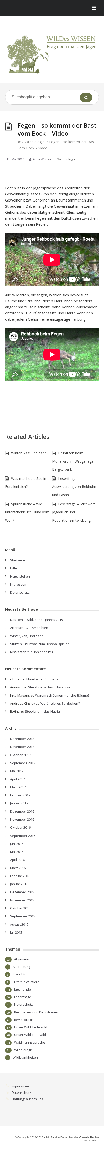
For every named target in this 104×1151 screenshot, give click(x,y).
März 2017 (18, 787)
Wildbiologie (34, 141)
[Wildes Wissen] (52, 51)
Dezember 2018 (22, 738)
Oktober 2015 (20, 908)
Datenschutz (20, 592)
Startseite (17, 560)
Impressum (18, 584)
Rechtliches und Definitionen (36, 1012)
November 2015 (22, 900)
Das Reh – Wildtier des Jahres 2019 (36, 619)
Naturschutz (23, 1004)
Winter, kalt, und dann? (29, 453)
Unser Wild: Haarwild (30, 1034)
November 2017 (22, 746)
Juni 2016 (16, 843)
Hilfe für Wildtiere (26, 982)
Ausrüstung (21, 966)
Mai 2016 (16, 851)
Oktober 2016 (20, 827)
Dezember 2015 (22, 892)
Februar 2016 (20, 876)
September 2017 (22, 763)
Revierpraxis (24, 1019)
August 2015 (19, 924)
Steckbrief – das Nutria (42, 711)
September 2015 (22, 916)
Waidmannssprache (29, 1042)
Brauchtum (21, 974)
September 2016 (22, 835)
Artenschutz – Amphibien (29, 627)
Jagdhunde (22, 989)
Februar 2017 (20, 795)
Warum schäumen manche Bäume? (62, 695)
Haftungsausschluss (27, 1099)
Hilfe (13, 568)
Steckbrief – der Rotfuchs (39, 679)
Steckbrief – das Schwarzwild (50, 687)
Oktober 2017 (20, 755)
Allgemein (21, 959)
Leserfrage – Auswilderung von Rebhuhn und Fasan (74, 486)
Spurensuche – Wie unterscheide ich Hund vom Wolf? (27, 512)
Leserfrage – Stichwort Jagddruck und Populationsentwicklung (73, 512)
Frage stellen (20, 576)
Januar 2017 (19, 803)
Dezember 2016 (22, 811)
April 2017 (17, 779)
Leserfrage (22, 997)
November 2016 (22, 819)
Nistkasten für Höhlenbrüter (31, 652)
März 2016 (18, 868)
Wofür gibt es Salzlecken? (60, 703)
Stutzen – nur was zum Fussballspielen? (40, 644)
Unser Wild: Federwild (30, 1027)
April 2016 (17, 859)
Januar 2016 (19, 884)
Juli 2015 (16, 932)
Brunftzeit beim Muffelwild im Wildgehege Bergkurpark (73, 461)
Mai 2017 (16, 771)
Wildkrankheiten (25, 1057)
